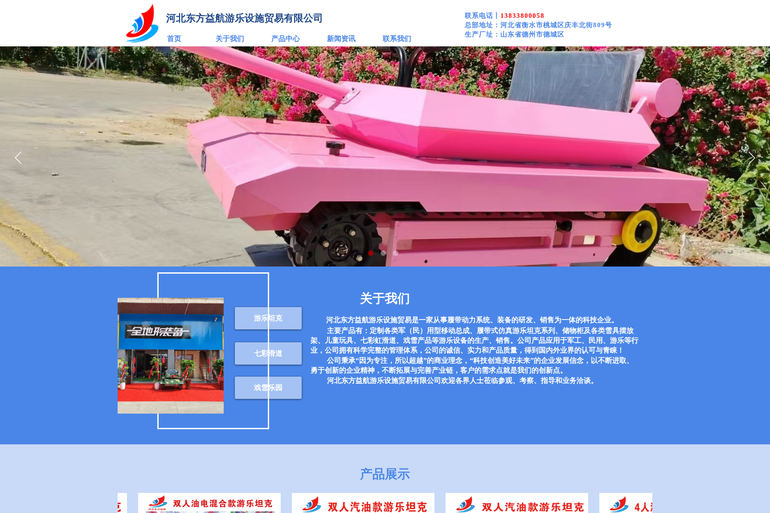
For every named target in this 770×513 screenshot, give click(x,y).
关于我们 (230, 38)
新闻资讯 (341, 38)
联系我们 (397, 38)
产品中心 (285, 38)
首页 (174, 38)
